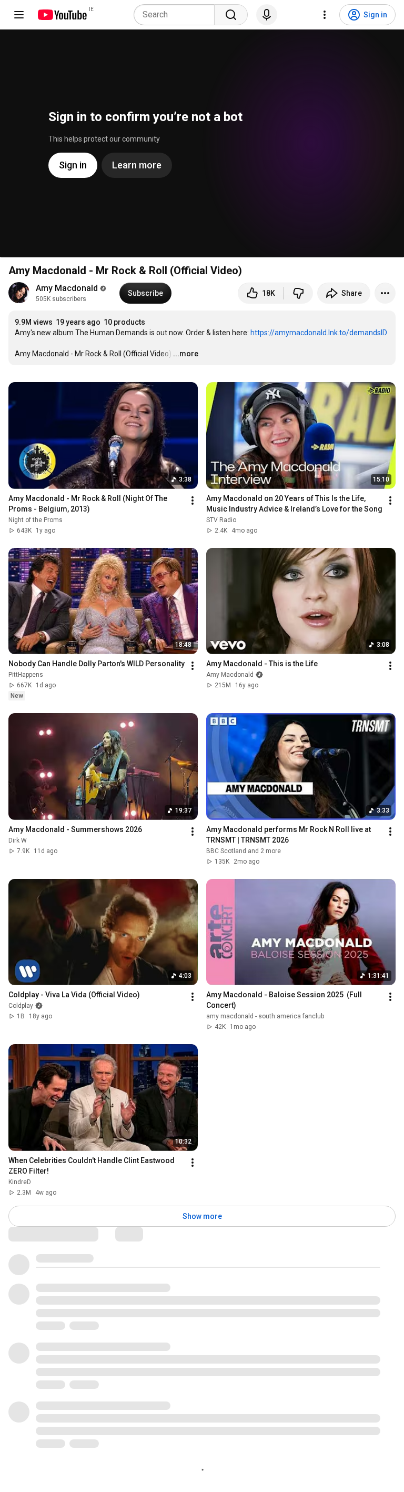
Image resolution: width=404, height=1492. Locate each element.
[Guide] (19, 14)
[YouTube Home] (61, 14)
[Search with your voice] (266, 14)
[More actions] (385, 293)
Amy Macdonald (67, 288)
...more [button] (185, 353)
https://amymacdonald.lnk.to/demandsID (318, 332)
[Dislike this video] (298, 293)
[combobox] (177, 14)
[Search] (231, 14)
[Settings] (324, 14)
